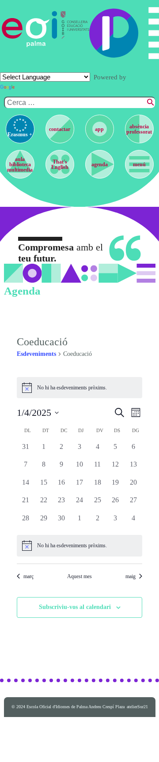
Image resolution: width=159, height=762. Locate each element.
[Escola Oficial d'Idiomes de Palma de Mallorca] (30, 29)
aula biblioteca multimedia (20, 164)
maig (130, 576)
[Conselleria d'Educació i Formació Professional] (73, 29)
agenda (99, 164)
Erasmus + (20, 134)
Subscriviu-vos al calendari (75, 607)
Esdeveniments (36, 354)
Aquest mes (79, 576)
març (28, 576)
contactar (59, 129)
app (99, 129)
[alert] (79, 387)
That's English (59, 164)
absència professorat (139, 129)
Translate (30, 87)
